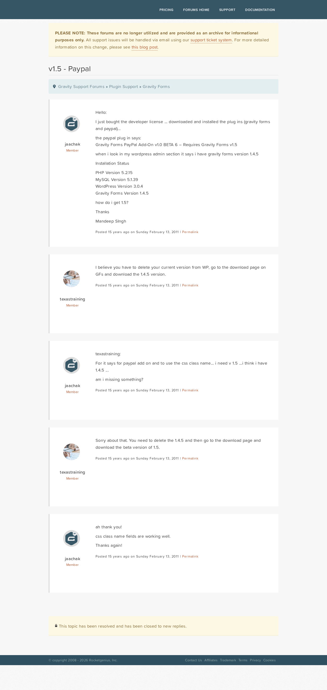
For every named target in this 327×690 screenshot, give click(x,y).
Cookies (269, 660)
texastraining (72, 299)
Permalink (190, 232)
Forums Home (196, 9)
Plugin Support (123, 86)
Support (227, 9)
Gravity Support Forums (81, 86)
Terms (243, 660)
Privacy (255, 660)
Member (72, 150)
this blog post (145, 47)
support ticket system (211, 40)
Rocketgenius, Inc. (103, 660)
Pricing (166, 9)
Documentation (260, 9)
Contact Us (193, 660)
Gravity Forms (156, 86)
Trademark (228, 660)
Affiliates (211, 660)
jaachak (72, 144)
